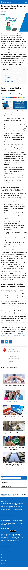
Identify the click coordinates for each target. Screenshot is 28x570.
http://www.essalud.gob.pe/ (17, 94)
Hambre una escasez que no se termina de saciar (11, 520)
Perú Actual (11, 349)
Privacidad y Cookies (5, 549)
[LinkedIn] (10, 341)
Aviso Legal (3, 552)
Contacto (3, 563)
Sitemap (3, 557)
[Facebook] (2, 341)
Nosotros (3, 554)
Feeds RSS (3, 560)
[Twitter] (6, 341)
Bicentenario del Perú (7, 2)
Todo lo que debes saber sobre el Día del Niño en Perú (12, 522)
